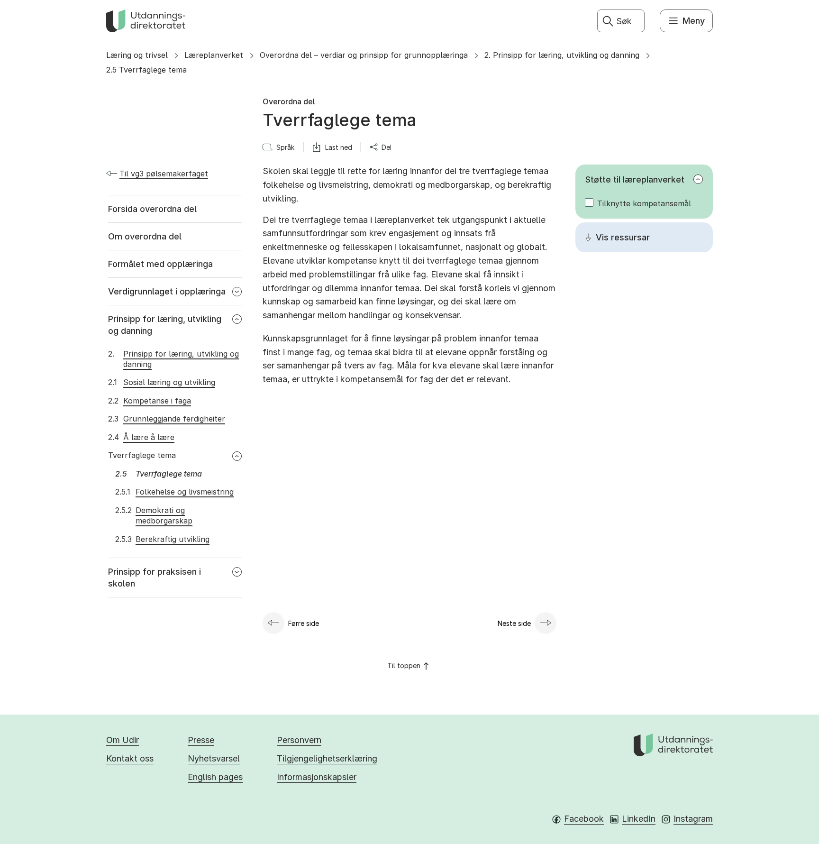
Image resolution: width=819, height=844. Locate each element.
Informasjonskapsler (316, 777)
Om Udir (122, 740)
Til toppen (403, 665)
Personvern (299, 740)
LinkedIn (638, 819)
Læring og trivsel (137, 55)
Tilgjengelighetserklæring (327, 758)
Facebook (584, 819)
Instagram (693, 819)
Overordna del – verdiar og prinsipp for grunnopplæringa (364, 55)
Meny (693, 21)
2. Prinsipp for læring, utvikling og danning (561, 55)
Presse (201, 740)
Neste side (514, 623)
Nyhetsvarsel (214, 758)
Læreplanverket (213, 55)
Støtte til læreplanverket (634, 179)
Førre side (303, 623)
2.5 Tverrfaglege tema (146, 69)
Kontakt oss (130, 758)
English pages (215, 777)
